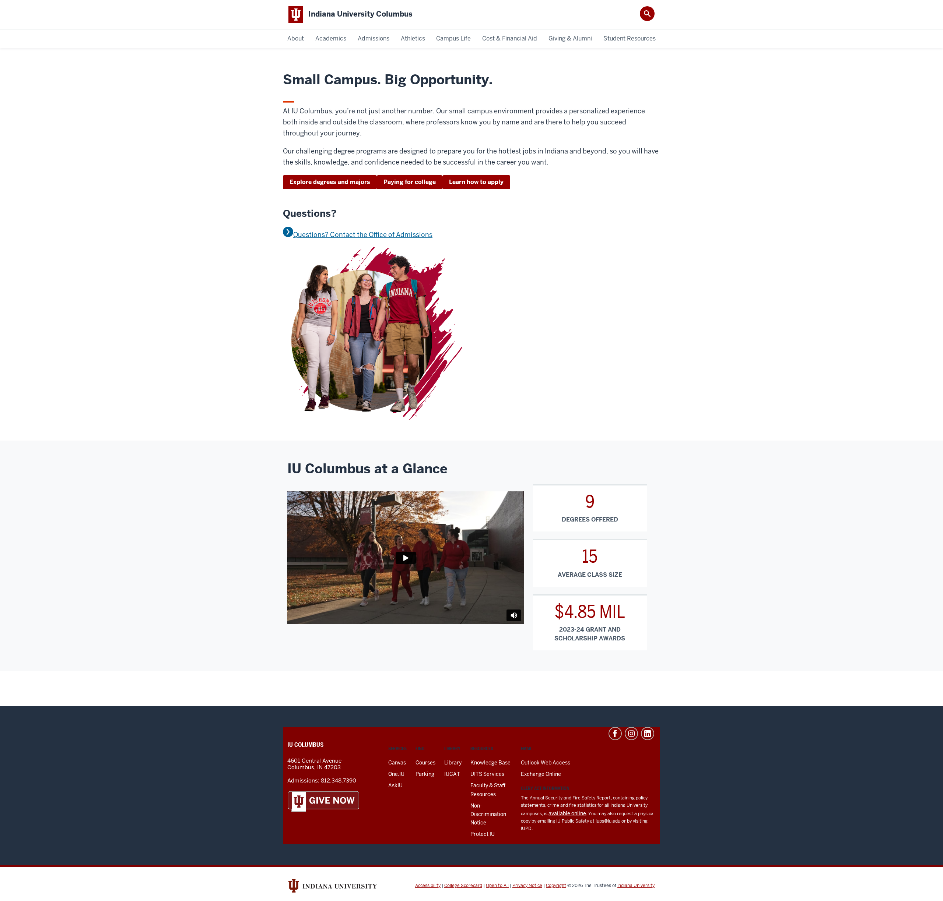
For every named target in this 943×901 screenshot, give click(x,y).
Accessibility (428, 885)
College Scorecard (463, 885)
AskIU (395, 785)
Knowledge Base (490, 762)
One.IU (396, 774)
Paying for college (409, 182)
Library (453, 762)
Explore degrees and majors (330, 182)
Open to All (497, 885)
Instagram (631, 733)
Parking (425, 774)
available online (567, 813)
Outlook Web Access (545, 762)
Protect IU (482, 834)
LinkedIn (647, 733)
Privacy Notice (527, 885)
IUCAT (452, 774)
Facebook (615, 733)
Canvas (397, 762)
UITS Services (487, 774)
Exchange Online (541, 774)
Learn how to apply (476, 182)
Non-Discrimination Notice (488, 814)
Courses (425, 762)
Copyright (556, 885)
